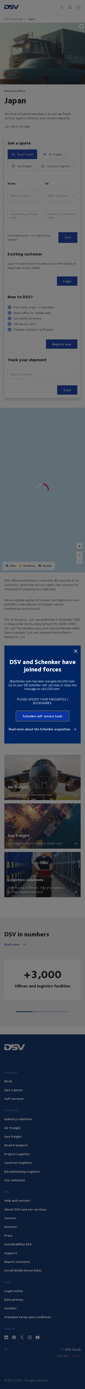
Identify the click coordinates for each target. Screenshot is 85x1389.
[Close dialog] (76, 651)
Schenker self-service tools (42, 716)
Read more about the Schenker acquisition (40, 729)
